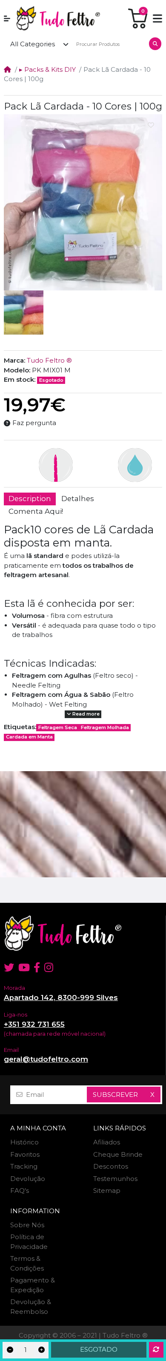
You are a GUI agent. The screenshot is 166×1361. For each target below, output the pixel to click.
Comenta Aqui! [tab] (36, 511)
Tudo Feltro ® (49, 360)
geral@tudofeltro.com (46, 1059)
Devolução (27, 1179)
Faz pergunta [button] (34, 423)
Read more (85, 714)
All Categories (32, 44)
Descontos (110, 1166)
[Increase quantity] (41, 1350)
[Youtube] (24, 967)
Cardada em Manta (29, 737)
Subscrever (115, 1094)
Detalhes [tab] (77, 498)
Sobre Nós (27, 1225)
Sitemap (106, 1190)
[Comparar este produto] (156, 1350)
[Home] (7, 69)
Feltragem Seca (57, 727)
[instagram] (49, 967)
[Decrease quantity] (10, 1350)
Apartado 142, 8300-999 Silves (61, 997)
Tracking (23, 1166)
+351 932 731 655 (34, 1024)
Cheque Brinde (118, 1154)
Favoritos (25, 1154)
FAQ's (19, 1190)
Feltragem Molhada (105, 727)
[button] (7, 18)
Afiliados (106, 1142)
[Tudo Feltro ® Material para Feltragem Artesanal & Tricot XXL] (57, 18)
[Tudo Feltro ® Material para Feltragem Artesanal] (83, 933)
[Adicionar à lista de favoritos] (151, 125)
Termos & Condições (27, 1263)
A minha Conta (38, 1128)
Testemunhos (115, 1179)
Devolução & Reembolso (30, 1307)
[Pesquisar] (155, 43)
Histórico (24, 1142)
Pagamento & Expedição (32, 1285)
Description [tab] (30, 498)
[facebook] (36, 967)
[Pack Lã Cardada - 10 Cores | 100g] (83, 202)
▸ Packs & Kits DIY (47, 69)
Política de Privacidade (29, 1242)
